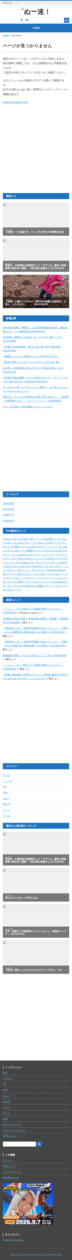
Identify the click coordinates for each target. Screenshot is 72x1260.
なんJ (6, 798)
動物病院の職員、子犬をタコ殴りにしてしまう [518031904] (34, 655)
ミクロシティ (30, 578)
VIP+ (5, 792)
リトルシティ (62, 578)
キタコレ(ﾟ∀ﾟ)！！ (55, 566)
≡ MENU (36, 28)
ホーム (6, 775)
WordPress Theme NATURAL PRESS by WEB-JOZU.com (36, 1255)
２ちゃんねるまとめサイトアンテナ (38, 547)
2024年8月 (8, 509)
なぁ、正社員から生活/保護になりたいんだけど (28, 406)
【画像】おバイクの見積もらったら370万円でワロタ (30, 356)
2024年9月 (8, 503)
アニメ (6, 810)
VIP (5, 787)
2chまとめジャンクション (31, 558)
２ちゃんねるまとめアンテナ (26, 554)
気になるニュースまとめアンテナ (36, 574)
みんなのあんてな (24, 562)
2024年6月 (8, 521)
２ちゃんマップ (40, 570)
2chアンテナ (24, 570)
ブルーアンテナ (43, 562)
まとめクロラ (25, 566)
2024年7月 (8, 515)
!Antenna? (38, 566)
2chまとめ (23, 543)
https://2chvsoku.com (15, 102)
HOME (6, 35)
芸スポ (6, 804)
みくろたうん (10, 582)
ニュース (7, 781)
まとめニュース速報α (22, 550)
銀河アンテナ (25, 582)
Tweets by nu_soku (13, 1240)
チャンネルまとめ (43, 550)
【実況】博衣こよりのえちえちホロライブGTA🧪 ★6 (31, 362)
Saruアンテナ (10, 574)
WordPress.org (11, 1177)
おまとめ (16, 539)
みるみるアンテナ (12, 590)
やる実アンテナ (54, 558)
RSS (5, 1119)
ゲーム (6, 816)
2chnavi (7, 539)
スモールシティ (46, 578)
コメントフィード (12, 1172)
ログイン (7, 1160)
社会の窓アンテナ (52, 539)
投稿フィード (10, 1166)
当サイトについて (12, 1124)
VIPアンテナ (55, 543)
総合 (5, 1073)
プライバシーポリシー (14, 1130)
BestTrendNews (57, 570)
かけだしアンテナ (42, 582)
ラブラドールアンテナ (55, 586)
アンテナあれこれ (38, 543)
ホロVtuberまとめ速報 (32, 586)
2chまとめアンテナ (32, 539)
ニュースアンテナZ (52, 554)
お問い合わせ (10, 1136)
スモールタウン (14, 578)
